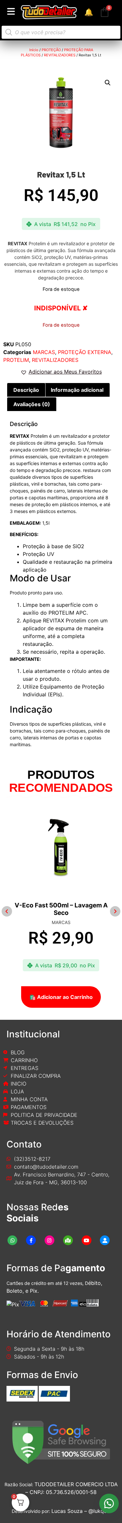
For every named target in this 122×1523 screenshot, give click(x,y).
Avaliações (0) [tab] (31, 404)
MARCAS (44, 352)
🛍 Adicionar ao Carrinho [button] (61, 997)
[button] (108, 83)
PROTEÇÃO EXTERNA (84, 352)
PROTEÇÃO (51, 50)
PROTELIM (16, 360)
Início (33, 50)
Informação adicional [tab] (77, 390)
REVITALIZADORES (59, 55)
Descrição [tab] (26, 390)
